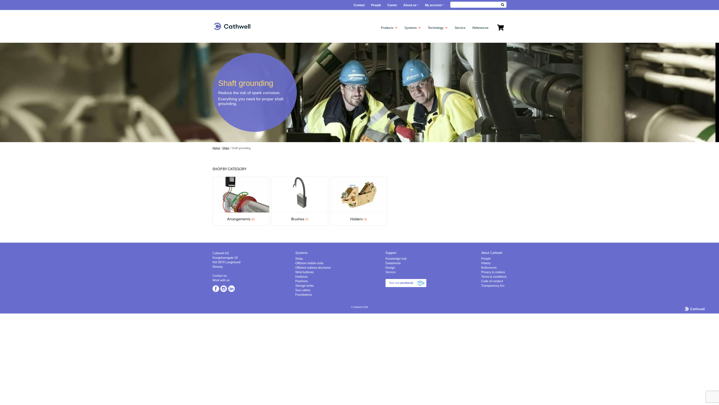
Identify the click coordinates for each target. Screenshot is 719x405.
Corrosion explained (425, 59)
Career (392, 5)
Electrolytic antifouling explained (432, 75)
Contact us (220, 275)
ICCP (319, 97)
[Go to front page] (232, 26)
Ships (222, 42)
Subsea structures (230, 53)
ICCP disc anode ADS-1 (330, 75)
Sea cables (226, 80)
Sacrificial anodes (326, 102)
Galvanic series (422, 64)
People (376, 5)
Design (390, 267)
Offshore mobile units (232, 48)
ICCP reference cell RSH (331, 80)
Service (391, 272)
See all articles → (423, 86)
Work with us (221, 280)
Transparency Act (492, 285)
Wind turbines (227, 59)
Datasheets (324, 37)
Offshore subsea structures (313, 267)
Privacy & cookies (493, 272)
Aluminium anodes (327, 42)
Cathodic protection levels (428, 48)
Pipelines (224, 70)
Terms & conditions (493, 276)
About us (409, 5)
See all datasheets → (329, 86)
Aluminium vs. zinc (424, 53)
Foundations (226, 86)
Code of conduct (492, 281)
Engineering (227, 37)
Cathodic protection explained (431, 42)
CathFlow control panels (330, 64)
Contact (359, 5)
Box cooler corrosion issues (430, 70)
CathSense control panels (331, 70)
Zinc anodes (323, 48)
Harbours (224, 64)
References (489, 267)
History (486, 263)
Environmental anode (329, 59)
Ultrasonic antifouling (231, 100)
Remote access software (428, 80)
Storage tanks (227, 75)
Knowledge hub (423, 37)
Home (216, 148)
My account (433, 5)
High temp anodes (327, 53)
